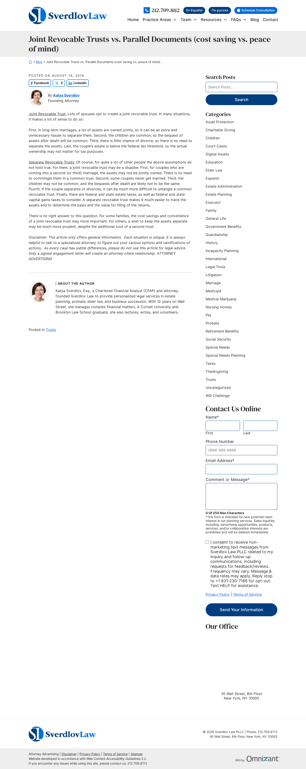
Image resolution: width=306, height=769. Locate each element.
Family (211, 210)
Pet (208, 315)
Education (214, 162)
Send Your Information (241, 609)
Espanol (212, 178)
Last (246, 433)
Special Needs (218, 347)
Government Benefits (223, 226)
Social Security (218, 339)
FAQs (236, 19)
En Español (194, 10)
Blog (254, 19)
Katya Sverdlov (66, 95)
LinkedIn (77, 83)
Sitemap (137, 754)
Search (241, 99)
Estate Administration (224, 186)
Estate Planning (219, 194)
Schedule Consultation (257, 10)
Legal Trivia (215, 267)
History (212, 242)
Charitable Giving (220, 130)
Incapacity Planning (222, 250)
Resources (211, 19)
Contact (270, 19)
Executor (213, 202)
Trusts (51, 329)
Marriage (213, 283)
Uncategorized (218, 387)
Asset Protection (220, 122)
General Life (216, 218)
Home (133, 19)
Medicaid (213, 291)
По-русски (220, 10)
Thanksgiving (217, 371)
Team (186, 19)
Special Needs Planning (225, 355)
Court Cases (216, 146)
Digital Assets (217, 154)
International (216, 258)
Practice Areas (157, 19)
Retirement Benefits (222, 331)
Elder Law (214, 170)
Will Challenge (218, 395)
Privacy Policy (218, 594)
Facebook (39, 83)
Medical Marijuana (221, 299)
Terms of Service (247, 594)
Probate (212, 323)
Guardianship (217, 234)
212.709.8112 (165, 10)
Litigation (214, 275)
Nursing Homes (219, 307)
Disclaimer (69, 754)
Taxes (210, 363)
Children (213, 138)
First (209, 433)
